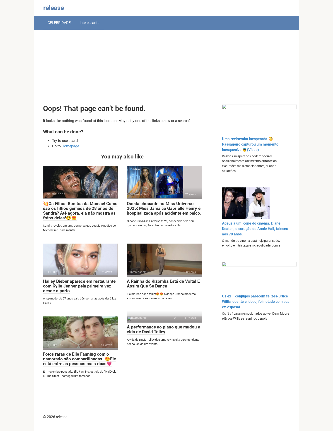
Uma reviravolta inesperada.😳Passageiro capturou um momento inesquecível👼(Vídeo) (250, 144)
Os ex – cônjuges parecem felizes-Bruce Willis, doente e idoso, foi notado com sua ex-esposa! (256, 301)
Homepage (70, 146)
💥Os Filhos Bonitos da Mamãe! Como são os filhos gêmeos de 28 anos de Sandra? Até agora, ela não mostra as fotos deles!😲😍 (80, 210)
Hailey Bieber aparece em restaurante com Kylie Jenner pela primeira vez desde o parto (79, 286)
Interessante (89, 23)
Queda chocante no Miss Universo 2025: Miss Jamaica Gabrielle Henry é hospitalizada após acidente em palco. (164, 208)
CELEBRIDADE (59, 23)
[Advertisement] (166, 70)
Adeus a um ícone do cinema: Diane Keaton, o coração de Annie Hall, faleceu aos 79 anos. (255, 228)
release (53, 8)
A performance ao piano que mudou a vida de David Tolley (163, 329)
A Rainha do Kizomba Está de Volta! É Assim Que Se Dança (163, 284)
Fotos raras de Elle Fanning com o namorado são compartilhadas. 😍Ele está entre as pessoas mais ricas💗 (79, 359)
